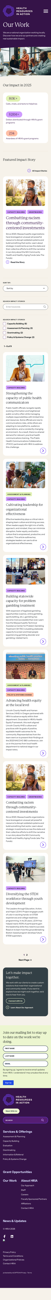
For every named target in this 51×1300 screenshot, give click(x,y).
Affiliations (26, 1203)
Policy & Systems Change (14, 1159)
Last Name (9, 1056)
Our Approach (27, 1185)
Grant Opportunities (17, 1172)
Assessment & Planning (14, 1136)
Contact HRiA (27, 1208)
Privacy (23, 1273)
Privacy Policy (9, 1252)
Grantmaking (9, 1150)
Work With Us (11, 1111)
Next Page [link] (24, 959)
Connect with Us (15, 1001)
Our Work (10, 1181)
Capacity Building (11, 1141)
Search (9, 1120)
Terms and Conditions (13, 1256)
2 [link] (26, 954)
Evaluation (8, 1145)
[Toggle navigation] (46, 11)
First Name (10, 1048)
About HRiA (29, 1181)
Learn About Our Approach (22, 1007)
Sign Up (8, 1083)
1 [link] (24, 954)
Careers (24, 1194)
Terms (29, 1273)
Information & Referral (13, 1154)
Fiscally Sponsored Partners (34, 1199)
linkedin (11, 1236)
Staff (23, 1190)
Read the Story (18, 262)
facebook (4, 1236)
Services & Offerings (17, 1132)
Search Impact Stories (14, 301)
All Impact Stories (39, 171)
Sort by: (7, 283)
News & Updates (14, 1221)
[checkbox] (25, 323)
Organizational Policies (13, 1259)
